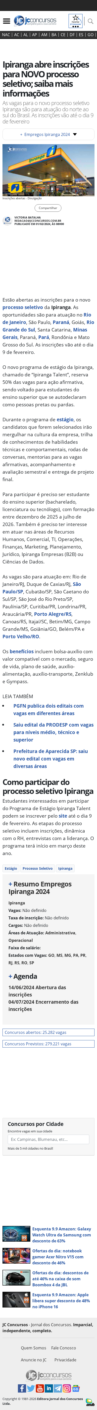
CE (63, 35)
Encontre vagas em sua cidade (30, 1131)
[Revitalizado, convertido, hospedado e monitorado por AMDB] (90, 1402)
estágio (64, 419)
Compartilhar (48, 208)
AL (25, 35)
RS (16, 963)
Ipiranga (65, 868)
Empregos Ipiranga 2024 (45, 134)
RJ (10, 963)
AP (34, 35)
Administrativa (60, 933)
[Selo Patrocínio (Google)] (75, 20)
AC (16, 35)
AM (44, 35)
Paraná (61, 322)
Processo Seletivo (38, 868)
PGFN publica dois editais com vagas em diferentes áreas (48, 709)
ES (81, 35)
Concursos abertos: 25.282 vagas (35, 1032)
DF (72, 35)
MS (59, 955)
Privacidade (65, 1360)
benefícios (22, 651)
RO (24, 963)
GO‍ (91, 35)
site (63, 815)
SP (31, 963)
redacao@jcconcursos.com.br (37, 220)
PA (75, 955)
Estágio (11, 868)
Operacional (20, 940)
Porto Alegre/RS (52, 614)
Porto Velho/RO (20, 636)
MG (67, 955)
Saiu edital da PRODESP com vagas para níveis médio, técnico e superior (53, 732)
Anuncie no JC (34, 1360)
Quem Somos (33, 1348)
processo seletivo (22, 307)
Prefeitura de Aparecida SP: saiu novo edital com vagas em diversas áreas (50, 758)
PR (83, 955)
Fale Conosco (63, 1348)
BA (53, 35)
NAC (6, 35)
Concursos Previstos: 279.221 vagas (38, 1044)
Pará (43, 337)
